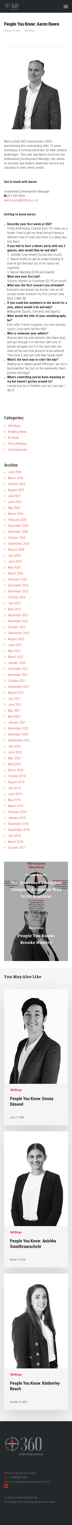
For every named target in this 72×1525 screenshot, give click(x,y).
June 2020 (15, 752)
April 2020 (14, 764)
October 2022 (16, 627)
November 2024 (18, 532)
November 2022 (18, 621)
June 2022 (15, 645)
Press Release (17, 444)
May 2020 (14, 758)
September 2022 (18, 633)
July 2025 (14, 496)
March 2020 (15, 770)
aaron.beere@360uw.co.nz (21, 200)
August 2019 (16, 782)
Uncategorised (17, 449)
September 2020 (18, 740)
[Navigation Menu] (66, 6)
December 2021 (18, 669)
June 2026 (15, 472)
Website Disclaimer (27, 1497)
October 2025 (16, 484)
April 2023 (14, 609)
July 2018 (14, 836)
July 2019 (14, 788)
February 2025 (17, 520)
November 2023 (18, 591)
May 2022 (14, 651)
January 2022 (17, 663)
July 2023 (14, 603)
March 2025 (15, 514)
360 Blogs (30, 30)
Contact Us (10, 1497)
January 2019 (17, 818)
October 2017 (16, 848)
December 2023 (18, 585)
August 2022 (16, 639)
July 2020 (14, 746)
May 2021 (14, 710)
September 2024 (18, 543)
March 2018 (15, 842)
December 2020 (18, 728)
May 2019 (14, 800)
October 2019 (16, 776)
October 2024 (16, 538)
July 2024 (14, 555)
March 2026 (15, 478)
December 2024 (18, 526)
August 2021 (16, 693)
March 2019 (15, 806)
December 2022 (18, 615)
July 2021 (14, 698)
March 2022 (15, 657)
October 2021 (16, 681)
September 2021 (18, 687)
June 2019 (15, 794)
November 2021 (18, 675)
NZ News (13, 438)
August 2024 (16, 549)
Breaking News (17, 432)
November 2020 (18, 734)
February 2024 (17, 579)
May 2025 (14, 508)
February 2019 (17, 812)
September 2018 (18, 830)
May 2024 (14, 567)
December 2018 (18, 824)
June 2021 (15, 704)
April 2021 (14, 716)
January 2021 (17, 722)
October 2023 (16, 597)
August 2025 (16, 490)
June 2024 (15, 561)
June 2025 (15, 502)
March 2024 (15, 573)
